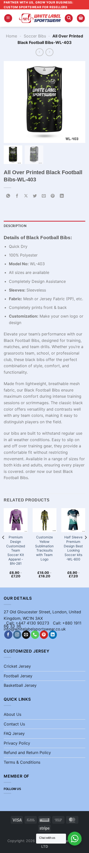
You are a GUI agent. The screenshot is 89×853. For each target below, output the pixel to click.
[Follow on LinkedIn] (53, 634)
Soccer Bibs (35, 35)
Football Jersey (18, 675)
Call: (57, 623)
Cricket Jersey (17, 666)
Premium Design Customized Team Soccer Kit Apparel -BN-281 (15, 550)
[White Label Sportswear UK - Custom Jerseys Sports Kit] (40, 18)
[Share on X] (26, 196)
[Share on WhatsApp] (8, 196)
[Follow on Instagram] (17, 634)
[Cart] (81, 18)
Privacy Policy (17, 743)
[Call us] (35, 634)
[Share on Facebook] (17, 196)
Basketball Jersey (20, 685)
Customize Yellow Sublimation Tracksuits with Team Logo (44, 548)
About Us (12, 714)
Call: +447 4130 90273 (27, 623)
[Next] (85, 547)
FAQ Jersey (14, 733)
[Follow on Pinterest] (44, 634)
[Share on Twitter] (35, 196)
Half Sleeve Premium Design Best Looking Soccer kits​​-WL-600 (73, 548)
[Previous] (3, 547)
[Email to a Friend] (44, 196)
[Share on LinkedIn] (62, 196)
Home (11, 35)
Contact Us (14, 724)
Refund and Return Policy (27, 752)
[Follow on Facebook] (8, 634)
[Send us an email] (26, 634)
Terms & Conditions (22, 762)
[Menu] (8, 18)
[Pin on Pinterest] (53, 196)
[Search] (69, 18)
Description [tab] (15, 226)
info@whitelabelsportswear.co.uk (35, 628)
